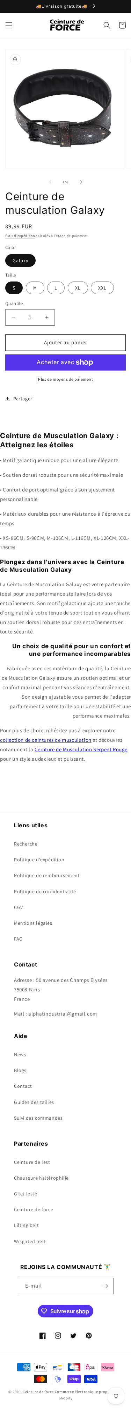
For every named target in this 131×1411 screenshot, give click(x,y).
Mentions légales (33, 923)
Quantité (14, 303)
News (20, 1054)
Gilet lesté (25, 1193)
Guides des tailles (34, 1102)
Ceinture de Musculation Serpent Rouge (81, 749)
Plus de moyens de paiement (65, 379)
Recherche (25, 844)
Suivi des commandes (38, 1118)
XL (78, 288)
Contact (23, 1086)
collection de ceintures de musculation (46, 740)
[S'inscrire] (105, 1286)
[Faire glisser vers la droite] (81, 182)
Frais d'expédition (20, 235)
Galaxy (20, 260)
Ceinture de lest (32, 1162)
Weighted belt (30, 1241)
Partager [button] (22, 398)
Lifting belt (26, 1225)
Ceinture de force (33, 1209)
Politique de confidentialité (45, 891)
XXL (102, 288)
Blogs (20, 1070)
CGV (18, 907)
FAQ (18, 939)
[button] (8, 25)
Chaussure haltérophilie (41, 1178)
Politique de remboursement (47, 875)
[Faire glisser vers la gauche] (50, 182)
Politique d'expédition (39, 859)
